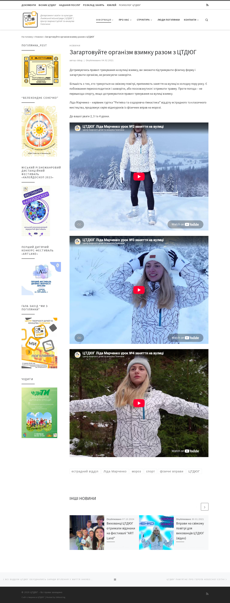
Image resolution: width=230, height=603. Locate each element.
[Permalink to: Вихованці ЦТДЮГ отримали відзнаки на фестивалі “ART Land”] (87, 532)
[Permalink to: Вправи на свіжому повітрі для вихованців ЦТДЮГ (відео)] (156, 532)
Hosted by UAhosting (55, 597)
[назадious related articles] (196, 507)
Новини (39, 36)
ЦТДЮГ (34, 592)
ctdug (80, 60)
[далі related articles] (204, 507)
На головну (27, 36)
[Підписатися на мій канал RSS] (207, 5)
